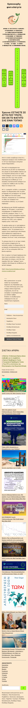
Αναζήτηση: (5, 685)
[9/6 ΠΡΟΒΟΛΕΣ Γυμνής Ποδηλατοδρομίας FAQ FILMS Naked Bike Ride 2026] (14, 509)
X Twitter (4, 677)
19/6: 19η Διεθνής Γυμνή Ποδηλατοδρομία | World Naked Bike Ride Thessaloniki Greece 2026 (13, 412)
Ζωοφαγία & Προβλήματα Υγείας (13, 362)
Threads (4, 675)
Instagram (5, 673)
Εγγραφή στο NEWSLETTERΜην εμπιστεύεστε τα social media (4, 78)
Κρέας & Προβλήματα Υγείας (12, 360)
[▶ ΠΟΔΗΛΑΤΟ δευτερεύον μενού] (22, 30)
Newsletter (5, 665)
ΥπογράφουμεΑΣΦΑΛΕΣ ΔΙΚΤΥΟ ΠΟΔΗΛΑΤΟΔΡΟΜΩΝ (11, 78)
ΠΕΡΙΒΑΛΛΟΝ (13, 372)
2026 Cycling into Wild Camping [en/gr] (14, 393)
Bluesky (4, 669)
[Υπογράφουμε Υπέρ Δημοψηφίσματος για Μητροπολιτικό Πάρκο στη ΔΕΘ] (14, 566)
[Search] (23, 688)
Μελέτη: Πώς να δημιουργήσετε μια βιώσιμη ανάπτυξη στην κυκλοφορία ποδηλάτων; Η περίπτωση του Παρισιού (13, 540)
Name (5, 303)
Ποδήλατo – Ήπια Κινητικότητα (14, 315)
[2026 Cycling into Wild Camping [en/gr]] (14, 385)
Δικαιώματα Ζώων (11, 318)
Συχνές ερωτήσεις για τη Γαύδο (11, 468)
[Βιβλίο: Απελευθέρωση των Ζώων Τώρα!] (14, 593)
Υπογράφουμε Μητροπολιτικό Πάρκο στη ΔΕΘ (17, 78)
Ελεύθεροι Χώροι (11, 329)
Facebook (5, 671)
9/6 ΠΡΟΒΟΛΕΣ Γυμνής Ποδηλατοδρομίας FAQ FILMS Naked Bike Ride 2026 (12, 519)
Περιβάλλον (9, 321)
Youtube (4, 681)
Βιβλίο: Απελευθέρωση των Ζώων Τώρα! (14, 612)
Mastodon (5, 667)
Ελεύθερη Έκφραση (11, 332)
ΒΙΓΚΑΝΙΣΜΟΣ (5, 372)
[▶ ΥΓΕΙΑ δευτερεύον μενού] (9, 43)
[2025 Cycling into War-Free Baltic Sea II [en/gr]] (14, 550)
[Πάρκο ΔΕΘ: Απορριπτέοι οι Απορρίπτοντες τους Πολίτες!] (14, 430)
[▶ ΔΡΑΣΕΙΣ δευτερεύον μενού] (24, 28)
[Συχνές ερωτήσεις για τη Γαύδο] (14, 458)
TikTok (4, 679)
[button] (3, 126)
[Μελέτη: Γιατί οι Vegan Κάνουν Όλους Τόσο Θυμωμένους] (14, 621)
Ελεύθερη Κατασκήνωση (12, 327)
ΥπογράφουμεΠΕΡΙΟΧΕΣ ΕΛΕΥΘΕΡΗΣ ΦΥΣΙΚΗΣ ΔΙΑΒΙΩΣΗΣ (24, 78)
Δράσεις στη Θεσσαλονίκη (13, 335)
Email (5, 309)
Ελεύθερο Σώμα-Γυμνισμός (13, 324)
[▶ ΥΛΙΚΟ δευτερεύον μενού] (16, 43)
